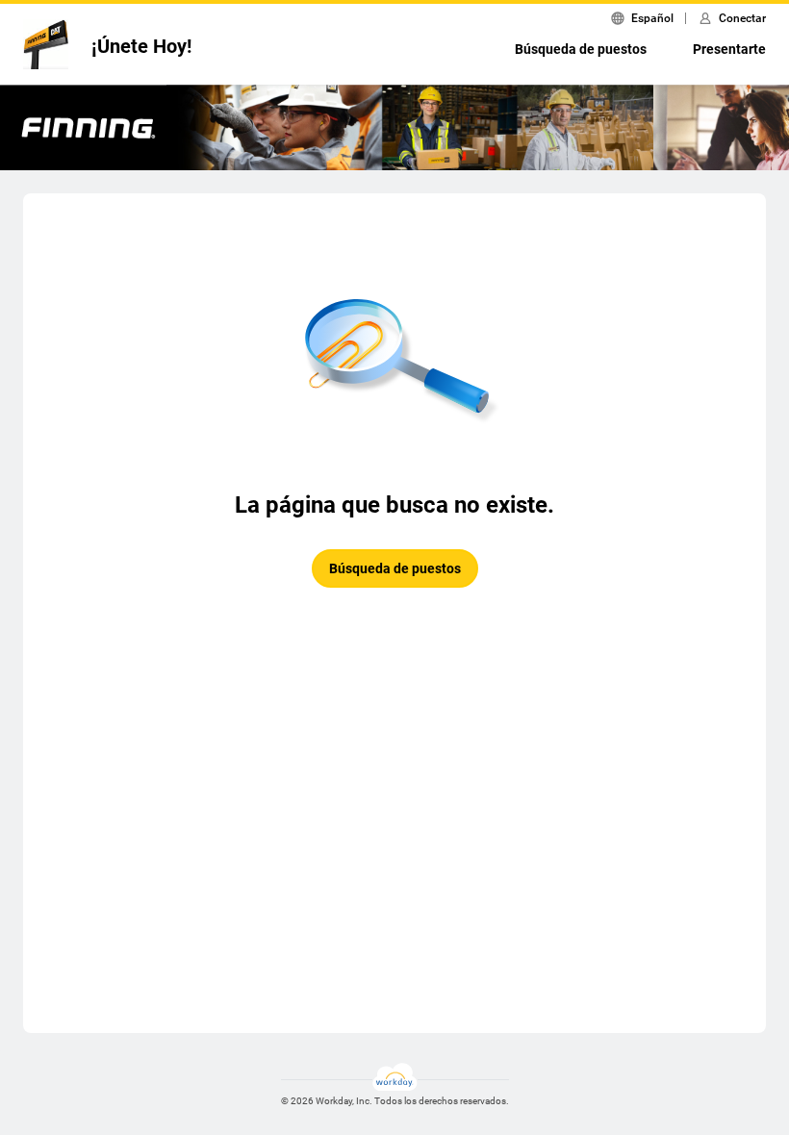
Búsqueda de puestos (581, 49)
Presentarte (729, 49)
